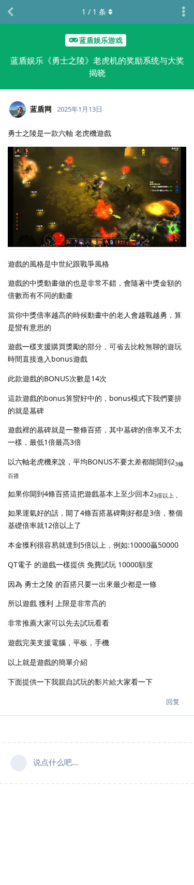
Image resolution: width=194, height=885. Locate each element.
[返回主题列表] (10, 12)
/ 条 (94, 12)
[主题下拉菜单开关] (183, 12)
